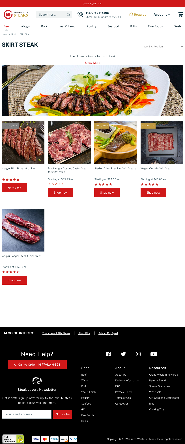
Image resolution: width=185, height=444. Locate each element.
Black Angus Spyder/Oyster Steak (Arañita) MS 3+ (68, 170)
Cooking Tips (156, 409)
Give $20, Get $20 (92, 3)
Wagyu (85, 380)
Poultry (85, 397)
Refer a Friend (157, 380)
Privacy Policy (123, 391)
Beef (14, 34)
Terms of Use (123, 397)
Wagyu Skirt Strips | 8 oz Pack (19, 168)
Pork (84, 386)
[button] (162, 14)
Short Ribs (84, 333)
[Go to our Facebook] (108, 354)
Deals (177, 26)
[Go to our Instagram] (138, 354)
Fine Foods (87, 415)
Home (5, 34)
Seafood (86, 403)
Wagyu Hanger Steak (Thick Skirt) (21, 255)
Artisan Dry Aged (108, 333)
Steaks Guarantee (159, 386)
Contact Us (121, 403)
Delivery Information (127, 380)
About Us (120, 374)
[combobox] (54, 14)
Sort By (147, 46)
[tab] (92, 62)
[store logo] (16, 14)
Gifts (84, 409)
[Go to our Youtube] (154, 354)
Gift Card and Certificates (164, 397)
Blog (151, 403)
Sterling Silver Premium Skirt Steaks (115, 168)
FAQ (117, 386)
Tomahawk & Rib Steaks (56, 333)
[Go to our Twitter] (123, 354)
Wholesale (155, 391)
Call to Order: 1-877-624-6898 (38, 364)
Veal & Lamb (88, 391)
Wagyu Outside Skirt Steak (156, 168)
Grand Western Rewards (163, 374)
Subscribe (63, 414)
